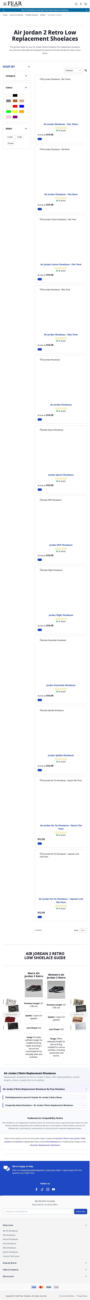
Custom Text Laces (11, 1256)
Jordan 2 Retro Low (63, 1138)
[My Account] (81, 4)
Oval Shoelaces (9, 1243)
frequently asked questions (33, 1170)
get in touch (68, 1170)
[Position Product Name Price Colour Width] (73, 70)
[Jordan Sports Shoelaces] (61, 449)
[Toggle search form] (76, 4)
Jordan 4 (18, 1141)
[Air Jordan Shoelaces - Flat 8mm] (61, 169)
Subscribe (79, 1211)
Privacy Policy (80, 1296)
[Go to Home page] (15, 4)
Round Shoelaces (10, 1239)
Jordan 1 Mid (78, 1138)
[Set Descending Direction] (85, 70)
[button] (17, 66)
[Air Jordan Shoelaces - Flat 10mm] (61, 99)
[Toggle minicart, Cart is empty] (85, 4)
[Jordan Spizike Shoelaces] (61, 730)
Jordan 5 (7, 1141)
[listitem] (45, 1098)
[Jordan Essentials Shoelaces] (61, 660)
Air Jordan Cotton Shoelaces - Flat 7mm (60, 264)
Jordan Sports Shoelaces (61, 474)
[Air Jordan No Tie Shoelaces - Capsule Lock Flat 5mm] (61, 874)
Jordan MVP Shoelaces (61, 545)
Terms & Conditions (65, 1296)
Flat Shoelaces (51, 1141)
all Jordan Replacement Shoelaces (44, 1145)
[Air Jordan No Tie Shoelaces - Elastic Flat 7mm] (61, 800)
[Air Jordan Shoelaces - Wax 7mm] (61, 309)
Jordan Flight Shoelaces (61, 615)
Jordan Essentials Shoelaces (61, 685)
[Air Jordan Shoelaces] (61, 379)
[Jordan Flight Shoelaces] (61, 590)
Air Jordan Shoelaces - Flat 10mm (61, 124)
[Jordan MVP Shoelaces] (61, 520)
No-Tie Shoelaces (10, 1231)
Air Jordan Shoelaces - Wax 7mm (61, 334)
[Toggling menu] (5, 4)
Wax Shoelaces (9, 1247)
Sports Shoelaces (10, 1252)
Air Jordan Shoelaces (61, 404)
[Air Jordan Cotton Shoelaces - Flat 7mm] (61, 239)
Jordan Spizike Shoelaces (61, 755)
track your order (53, 1170)
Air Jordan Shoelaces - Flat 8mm (61, 194)
